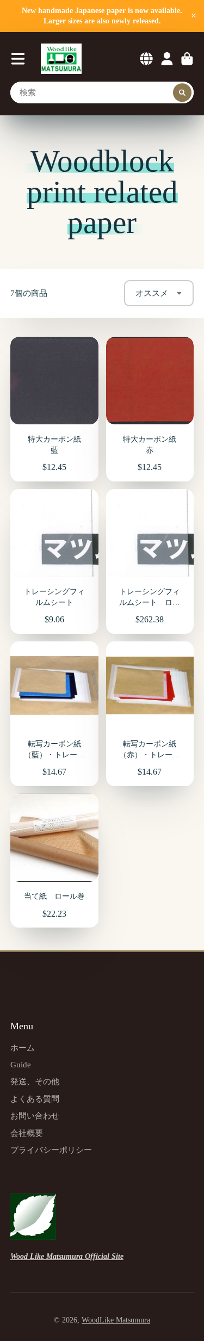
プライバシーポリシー (51, 1149)
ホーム (22, 1047)
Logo (61, 59)
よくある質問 (34, 1098)
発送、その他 (34, 1081)
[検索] (182, 92)
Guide (20, 1064)
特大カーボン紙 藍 (54, 409)
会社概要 (26, 1133)
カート (187, 58)
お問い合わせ (34, 1115)
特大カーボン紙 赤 (150, 409)
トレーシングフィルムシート (54, 561)
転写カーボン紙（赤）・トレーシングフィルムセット (150, 713)
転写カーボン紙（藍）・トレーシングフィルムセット (54, 713)
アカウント (167, 58)
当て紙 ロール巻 (54, 861)
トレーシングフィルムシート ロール (150, 561)
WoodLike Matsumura (116, 1320)
